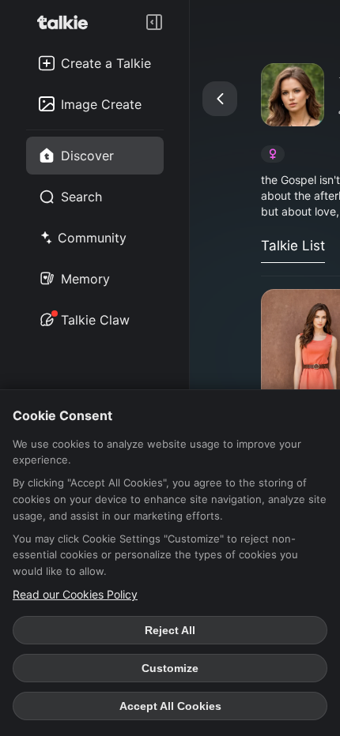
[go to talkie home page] (67, 22)
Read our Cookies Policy (75, 594)
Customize (170, 668)
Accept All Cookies (170, 706)
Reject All (170, 630)
